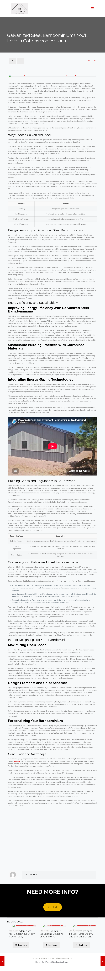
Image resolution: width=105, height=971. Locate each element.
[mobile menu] (92, 8)
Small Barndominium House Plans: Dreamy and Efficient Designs (81, 934)
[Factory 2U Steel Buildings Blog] (19, 8)
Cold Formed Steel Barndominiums (55, 962)
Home (37, 962)
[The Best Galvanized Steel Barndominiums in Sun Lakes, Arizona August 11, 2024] (103, 961)
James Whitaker (31, 874)
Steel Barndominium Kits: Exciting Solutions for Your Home (51, 934)
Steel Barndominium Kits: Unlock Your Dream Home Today (22, 934)
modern (17, 761)
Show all (93, 61)
